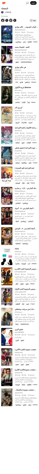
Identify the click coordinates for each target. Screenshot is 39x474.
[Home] (13, 3)
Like (34, 20)
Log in (33, 3)
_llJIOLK (7, 12)
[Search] (27, 3)
